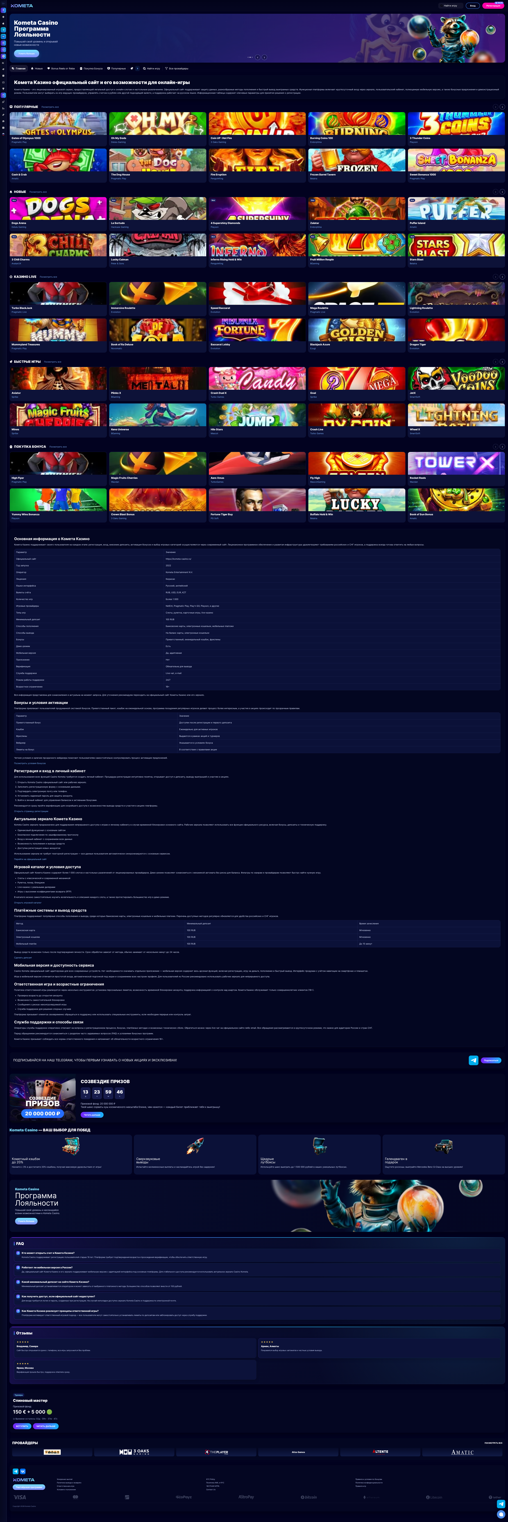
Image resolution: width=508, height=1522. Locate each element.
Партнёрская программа (29, 1487)
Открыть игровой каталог (28, 902)
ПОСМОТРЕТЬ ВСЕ (493, 1443)
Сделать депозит (23, 957)
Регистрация (494, 5)
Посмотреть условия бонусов (30, 763)
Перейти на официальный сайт (30, 859)
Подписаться (491, 1060)
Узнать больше (27, 53)
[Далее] (137, 68)
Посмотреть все (50, 107)
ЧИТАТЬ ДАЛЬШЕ (45, 1426)
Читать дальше (92, 1114)
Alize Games (298, 1452)
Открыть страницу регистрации (31, 811)
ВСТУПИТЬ (22, 1426)
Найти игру (450, 5)
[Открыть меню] (3, 3)
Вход (473, 5)
